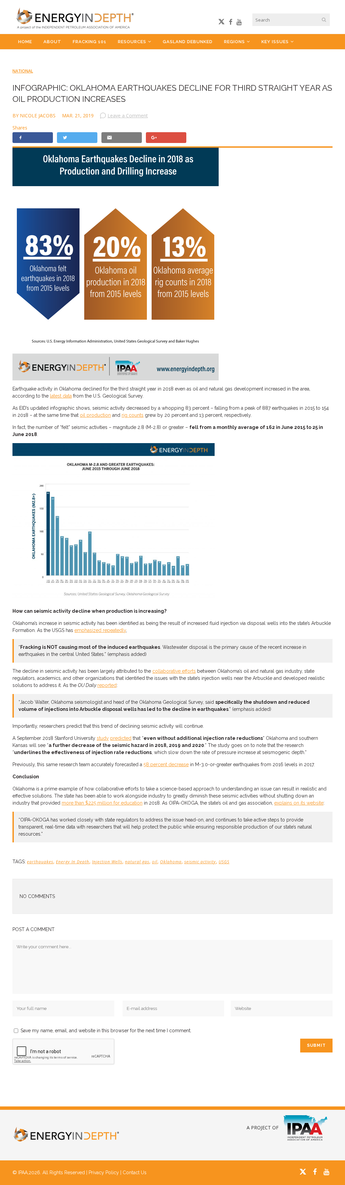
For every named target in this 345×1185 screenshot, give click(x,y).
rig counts (133, 415)
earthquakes (40, 862)
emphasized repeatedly (100, 630)
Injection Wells (107, 862)
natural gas (137, 862)
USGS (224, 862)
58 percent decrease (166, 764)
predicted (120, 738)
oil (154, 862)
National (22, 71)
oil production (95, 415)
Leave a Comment (127, 115)
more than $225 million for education (102, 803)
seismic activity (200, 862)
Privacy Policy (104, 1172)
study (103, 738)
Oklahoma (171, 862)
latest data (61, 396)
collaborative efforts (174, 671)
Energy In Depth (72, 862)
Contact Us (135, 1172)
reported (107, 685)
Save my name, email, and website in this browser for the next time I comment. (106, 1030)
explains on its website (298, 803)
